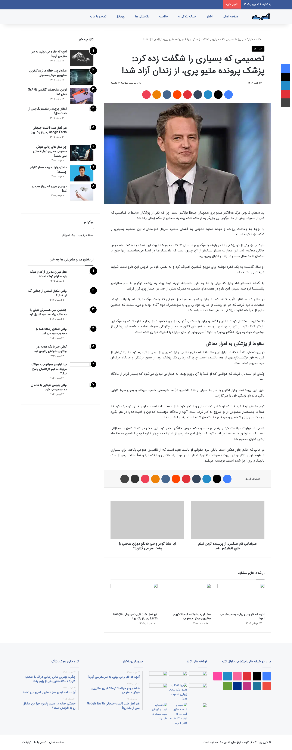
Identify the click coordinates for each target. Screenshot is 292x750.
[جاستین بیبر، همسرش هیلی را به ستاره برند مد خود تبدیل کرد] (81, 316)
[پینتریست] (187, 94)
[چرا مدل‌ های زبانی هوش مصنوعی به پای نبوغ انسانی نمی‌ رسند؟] (81, 153)
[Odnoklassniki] (156, 94)
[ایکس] (218, 94)
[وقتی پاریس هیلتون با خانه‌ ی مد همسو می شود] (81, 390)
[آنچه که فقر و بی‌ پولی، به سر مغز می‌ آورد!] (240, 597)
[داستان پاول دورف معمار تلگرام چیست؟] (81, 173)
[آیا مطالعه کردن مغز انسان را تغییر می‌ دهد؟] (198, 708)
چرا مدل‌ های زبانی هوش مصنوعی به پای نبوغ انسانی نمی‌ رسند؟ (50, 151)
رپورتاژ (121, 17)
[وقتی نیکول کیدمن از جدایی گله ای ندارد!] (81, 297)
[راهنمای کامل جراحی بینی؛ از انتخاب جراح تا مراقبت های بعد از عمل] (198, 688)
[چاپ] (124, 479)
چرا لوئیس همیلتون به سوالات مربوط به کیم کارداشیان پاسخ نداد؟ (49, 369)
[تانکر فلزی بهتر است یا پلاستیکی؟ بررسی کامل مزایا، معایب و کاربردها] (178, 714)
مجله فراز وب (85, 235)
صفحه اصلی (231, 17)
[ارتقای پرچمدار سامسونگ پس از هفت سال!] (81, 115)
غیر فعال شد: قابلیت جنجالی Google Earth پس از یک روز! (135, 616)
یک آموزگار (68, 235)
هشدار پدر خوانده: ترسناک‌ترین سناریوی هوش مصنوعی (192, 616)
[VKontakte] (167, 94)
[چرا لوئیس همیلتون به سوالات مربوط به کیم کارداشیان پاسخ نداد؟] (81, 369)
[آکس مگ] (260, 16)
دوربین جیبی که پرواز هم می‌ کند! (49, 188)
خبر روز (242, 39)
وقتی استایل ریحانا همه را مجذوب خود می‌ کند (51, 331)
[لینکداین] (208, 94)
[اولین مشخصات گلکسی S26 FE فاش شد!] (81, 96)
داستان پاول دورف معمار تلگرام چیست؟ (48, 169)
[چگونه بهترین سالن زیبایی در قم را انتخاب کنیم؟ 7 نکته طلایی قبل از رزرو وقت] (178, 692)
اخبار (210, 17)
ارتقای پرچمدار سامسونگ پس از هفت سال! (47, 111)
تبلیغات (26, 742)
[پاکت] (146, 94)
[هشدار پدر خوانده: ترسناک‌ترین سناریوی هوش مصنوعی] (187, 597)
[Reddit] (177, 94)
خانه (259, 39)
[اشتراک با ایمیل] (135, 479)
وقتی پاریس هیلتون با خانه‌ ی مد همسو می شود (49, 387)
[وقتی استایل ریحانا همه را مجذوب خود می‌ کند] (81, 334)
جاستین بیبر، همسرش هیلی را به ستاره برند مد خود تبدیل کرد (48, 312)
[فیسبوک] (228, 94)
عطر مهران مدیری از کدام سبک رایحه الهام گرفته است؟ (48, 274)
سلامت (164, 17)
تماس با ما (100, 17)
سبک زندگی (189, 17)
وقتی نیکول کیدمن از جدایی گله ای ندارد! (47, 293)
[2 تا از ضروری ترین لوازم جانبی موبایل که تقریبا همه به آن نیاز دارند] (198, 676)
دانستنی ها (142, 17)
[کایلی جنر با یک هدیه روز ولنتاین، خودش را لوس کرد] (81, 352)
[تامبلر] (197, 94)
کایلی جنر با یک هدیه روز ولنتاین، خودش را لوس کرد (50, 348)
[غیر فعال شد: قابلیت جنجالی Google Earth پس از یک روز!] (134, 597)
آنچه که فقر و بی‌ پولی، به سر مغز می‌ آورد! (242, 616)
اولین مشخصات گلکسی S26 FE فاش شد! (47, 92)
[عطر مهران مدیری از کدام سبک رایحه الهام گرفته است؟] (81, 278)
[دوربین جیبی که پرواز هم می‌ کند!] (81, 192)
